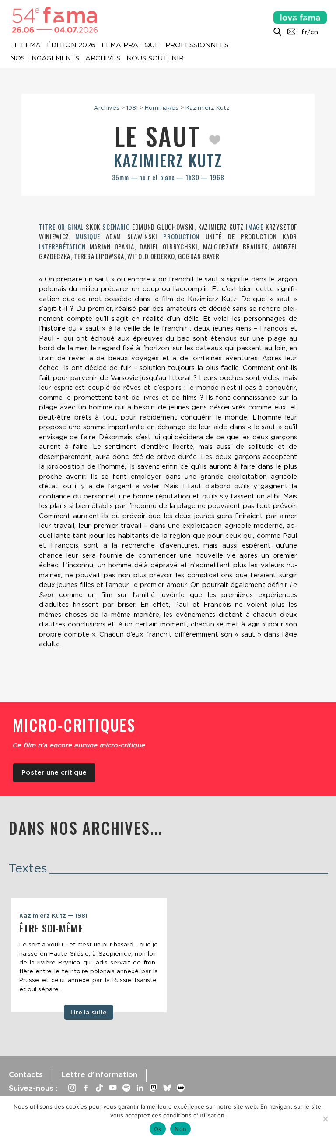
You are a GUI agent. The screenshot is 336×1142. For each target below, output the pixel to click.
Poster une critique (54, 772)
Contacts (26, 1074)
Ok (158, 1128)
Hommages (161, 107)
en (314, 32)
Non (180, 1128)
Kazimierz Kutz (208, 107)
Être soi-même (51, 928)
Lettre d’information (99, 1074)
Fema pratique (130, 46)
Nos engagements (44, 59)
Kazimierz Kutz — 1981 (53, 915)
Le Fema (25, 46)
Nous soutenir (155, 59)
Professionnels (196, 46)
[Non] (325, 1118)
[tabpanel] (88, 955)
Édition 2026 (71, 46)
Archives (102, 59)
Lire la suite (88, 1012)
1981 (132, 107)
